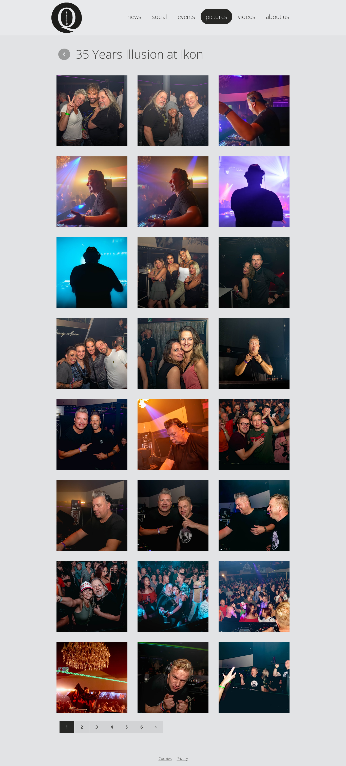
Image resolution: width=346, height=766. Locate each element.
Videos (246, 16)
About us (277, 16)
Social (159, 16)
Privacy (182, 758)
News (134, 16)
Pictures (216, 16)
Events (186, 16)
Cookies (165, 758)
